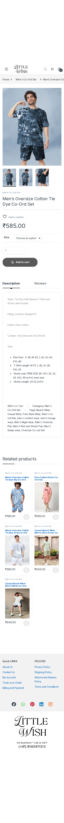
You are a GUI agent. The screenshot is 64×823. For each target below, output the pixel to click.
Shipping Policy (43, 672)
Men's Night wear (24, 422)
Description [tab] (11, 283)
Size (6, 237)
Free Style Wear (32, 414)
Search (45, 69)
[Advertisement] (32, 31)
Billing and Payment (13, 687)
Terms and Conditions (47, 686)
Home (6, 79)
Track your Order (12, 682)
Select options (25, 517)
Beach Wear (43, 410)
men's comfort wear (28, 418)
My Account (9, 677)
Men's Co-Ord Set (26, 79)
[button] (58, 92)
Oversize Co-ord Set (33, 430)
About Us (8, 666)
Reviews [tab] (40, 283)
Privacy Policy (42, 666)
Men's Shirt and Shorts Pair (28, 426)
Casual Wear (14, 414)
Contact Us (9, 672)
